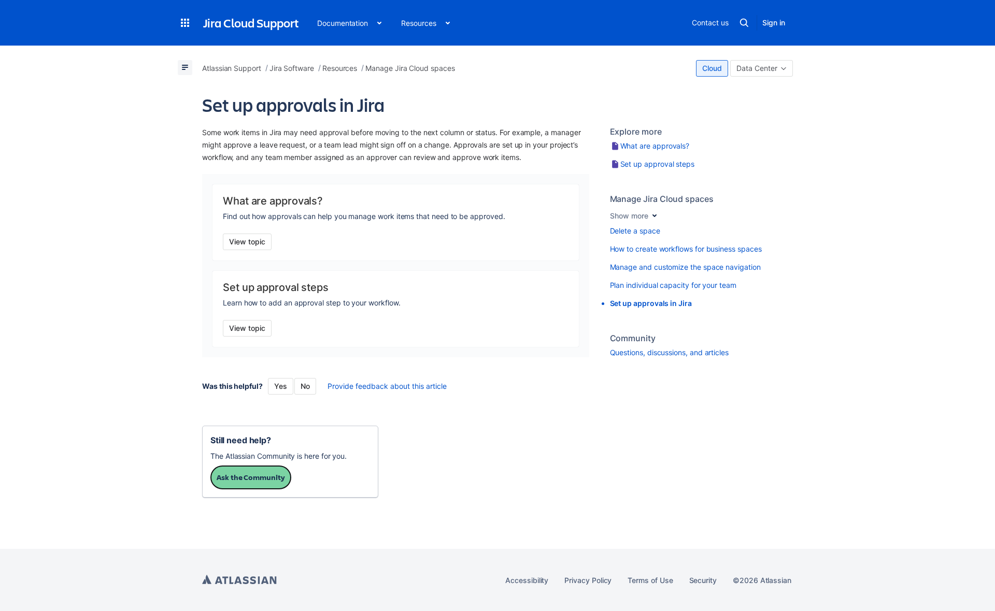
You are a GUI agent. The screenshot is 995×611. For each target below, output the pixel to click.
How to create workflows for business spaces (686, 248)
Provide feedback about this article (387, 386)
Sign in (773, 22)
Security (703, 580)
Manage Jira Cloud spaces (662, 199)
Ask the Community (251, 477)
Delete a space (635, 230)
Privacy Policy (588, 580)
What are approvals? (655, 145)
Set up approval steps (657, 163)
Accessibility (526, 580)
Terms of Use (650, 580)
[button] (185, 23)
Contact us (710, 22)
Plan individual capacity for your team (673, 285)
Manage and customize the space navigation (685, 267)
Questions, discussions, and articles (669, 352)
